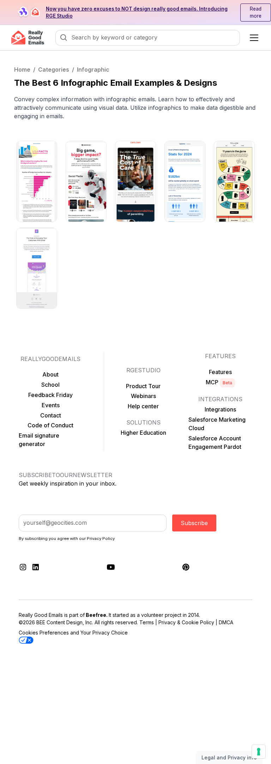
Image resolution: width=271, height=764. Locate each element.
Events (51, 405)
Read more (255, 12)
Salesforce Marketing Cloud (217, 424)
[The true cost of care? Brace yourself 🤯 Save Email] (135, 181)
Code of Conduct (50, 425)
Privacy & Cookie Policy (186, 622)
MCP (219, 382)
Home (22, 69)
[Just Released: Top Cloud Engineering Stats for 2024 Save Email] (184, 181)
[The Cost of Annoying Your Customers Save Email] (36, 268)
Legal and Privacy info (229, 757)
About (50, 374)
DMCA (226, 622)
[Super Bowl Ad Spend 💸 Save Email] (86, 181)
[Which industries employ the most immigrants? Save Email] (36, 181)
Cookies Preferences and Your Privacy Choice (73, 633)
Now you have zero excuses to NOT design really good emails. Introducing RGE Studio (137, 12)
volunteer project (161, 615)
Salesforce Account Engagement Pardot (214, 442)
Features (220, 371)
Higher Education (143, 432)
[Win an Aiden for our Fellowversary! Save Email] (234, 181)
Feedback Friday (50, 394)
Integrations (220, 409)
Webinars (143, 395)
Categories (53, 69)
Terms (146, 622)
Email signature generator (39, 439)
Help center (143, 406)
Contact (50, 415)
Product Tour (143, 386)
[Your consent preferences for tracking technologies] (258, 751)
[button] (253, 37)
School (50, 384)
